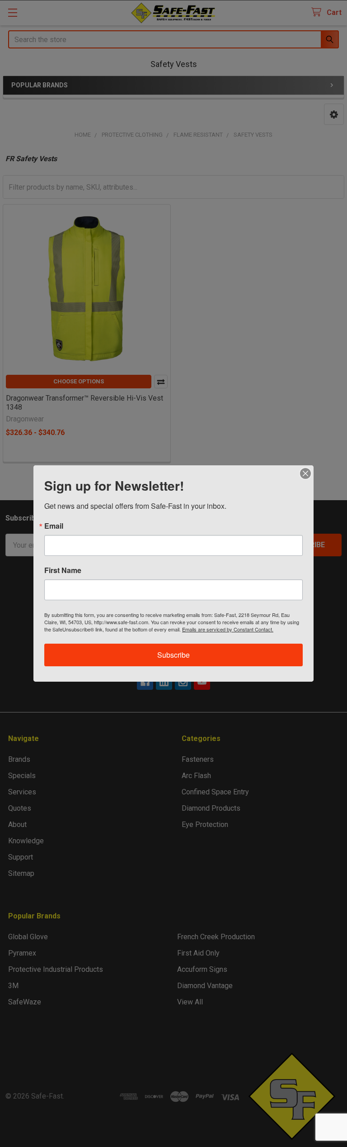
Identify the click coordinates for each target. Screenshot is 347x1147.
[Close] (305, 473)
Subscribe (173, 655)
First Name (62, 570)
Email (53, 526)
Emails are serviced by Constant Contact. (227, 629)
